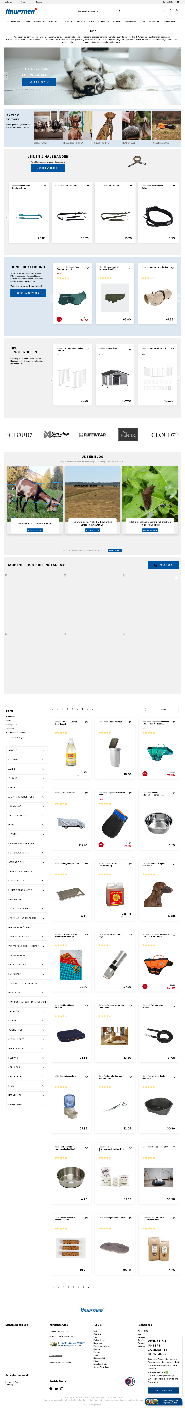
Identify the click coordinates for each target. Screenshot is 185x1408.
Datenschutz (143, 1331)
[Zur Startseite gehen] (21, 11)
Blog (95, 1337)
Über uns (97, 1334)
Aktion (8, 720)
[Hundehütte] (112, 351)
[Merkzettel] (165, 10)
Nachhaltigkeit (99, 1358)
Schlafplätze (11, 724)
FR (176, 2)
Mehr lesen (35, 530)
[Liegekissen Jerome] (71, 1035)
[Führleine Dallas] (68, 189)
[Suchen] (120, 11)
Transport (10, 728)
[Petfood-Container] (112, 725)
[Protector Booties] (115, 823)
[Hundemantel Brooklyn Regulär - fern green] (115, 297)
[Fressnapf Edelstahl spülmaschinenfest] (158, 823)
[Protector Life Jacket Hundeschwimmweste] (158, 752)
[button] (7, 434)
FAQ (95, 1331)
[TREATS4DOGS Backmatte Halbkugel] (71, 965)
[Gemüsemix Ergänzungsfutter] (158, 1248)
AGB (139, 1334)
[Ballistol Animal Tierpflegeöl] (71, 752)
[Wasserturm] (68, 1079)
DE (178, 2)
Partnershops (99, 1340)
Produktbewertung (101, 1346)
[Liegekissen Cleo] (68, 867)
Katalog (97, 1349)
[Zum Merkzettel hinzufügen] (44, 186)
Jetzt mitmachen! (163, 1390)
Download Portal (100, 1364)
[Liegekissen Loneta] (112, 1221)
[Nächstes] (179, 76)
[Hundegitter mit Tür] (155, 351)
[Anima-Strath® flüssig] (115, 894)
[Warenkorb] (177, 10)
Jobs (96, 1355)
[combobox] (95, 11)
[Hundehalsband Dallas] (158, 216)
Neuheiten (10, 716)
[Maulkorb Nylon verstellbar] (158, 894)
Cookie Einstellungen (102, 1367)
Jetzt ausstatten (28, 293)
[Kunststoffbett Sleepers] (158, 1106)
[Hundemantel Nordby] (155, 270)
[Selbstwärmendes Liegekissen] (115, 1035)
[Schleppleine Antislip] (158, 1035)
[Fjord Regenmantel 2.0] (72, 297)
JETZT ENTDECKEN (48, 168)
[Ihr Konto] (171, 10)
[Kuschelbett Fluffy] (155, 1150)
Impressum (142, 1337)
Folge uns (164, 565)
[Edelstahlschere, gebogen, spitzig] (115, 1106)
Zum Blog (115, 550)
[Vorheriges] (6, 76)
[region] (92, 215)
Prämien (97, 1361)
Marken (97, 1352)
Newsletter (98, 1343)
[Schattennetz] (68, 796)
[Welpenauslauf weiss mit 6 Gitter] (72, 379)
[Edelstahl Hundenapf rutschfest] (71, 1177)
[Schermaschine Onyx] (115, 965)
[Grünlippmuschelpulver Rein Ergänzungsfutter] (115, 1177)
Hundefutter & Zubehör (16, 733)
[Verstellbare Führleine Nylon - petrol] (29, 216)
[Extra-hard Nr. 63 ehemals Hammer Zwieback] (71, 1248)
